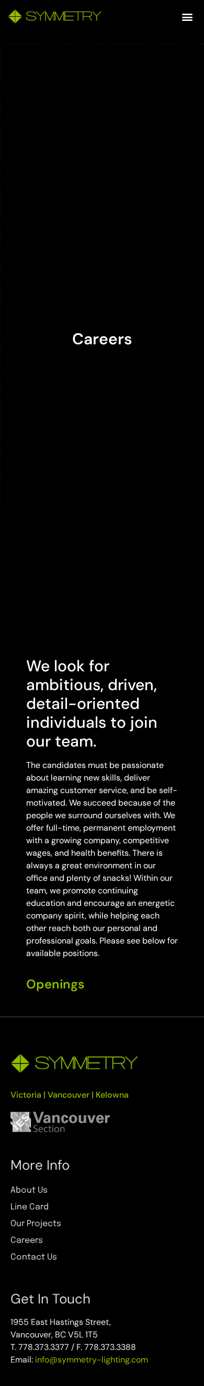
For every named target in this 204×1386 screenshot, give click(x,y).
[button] (187, 16)
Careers (26, 1240)
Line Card (29, 1207)
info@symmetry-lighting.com (91, 1359)
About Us (29, 1190)
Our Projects (35, 1223)
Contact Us (33, 1257)
